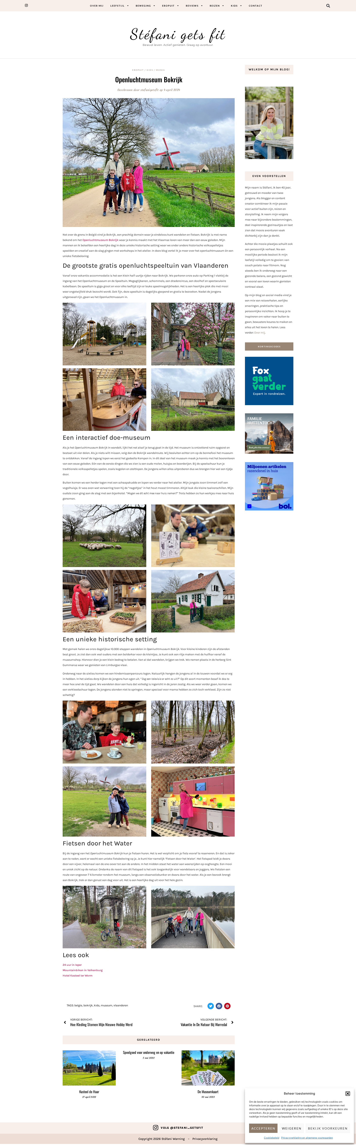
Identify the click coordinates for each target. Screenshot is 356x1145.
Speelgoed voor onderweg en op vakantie (148, 1052)
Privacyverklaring (205, 1139)
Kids (234, 5)
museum (106, 1005)
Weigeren (291, 1128)
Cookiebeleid (271, 1137)
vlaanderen (121, 1005)
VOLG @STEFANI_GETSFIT (182, 1128)
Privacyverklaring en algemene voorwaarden (307, 1137)
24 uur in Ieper (72, 965)
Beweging (143, 5)
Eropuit (168, 5)
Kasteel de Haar (89, 1091)
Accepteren (263, 1128)
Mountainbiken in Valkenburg (83, 970)
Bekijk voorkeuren (328, 1128)
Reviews (192, 5)
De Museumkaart (208, 1091)
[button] (348, 1094)
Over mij (97, 5)
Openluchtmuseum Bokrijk (148, 79)
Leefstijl (117, 5)
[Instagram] (156, 1128)
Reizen (215, 5)
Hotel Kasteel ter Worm (78, 975)
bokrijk (88, 1005)
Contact (255, 5)
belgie (78, 1005)
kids (97, 1005)
